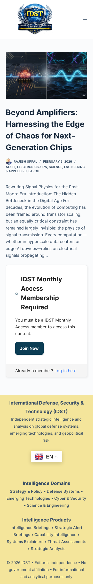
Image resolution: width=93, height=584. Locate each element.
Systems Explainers (25, 541)
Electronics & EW (32, 167)
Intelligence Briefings (30, 527)
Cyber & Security (70, 498)
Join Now (29, 348)
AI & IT (10, 167)
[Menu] (85, 19)
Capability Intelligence (55, 534)
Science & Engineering (48, 505)
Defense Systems (63, 491)
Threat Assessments (67, 541)
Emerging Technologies (28, 498)
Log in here (65, 370)
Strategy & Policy (26, 491)
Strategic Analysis (48, 548)
